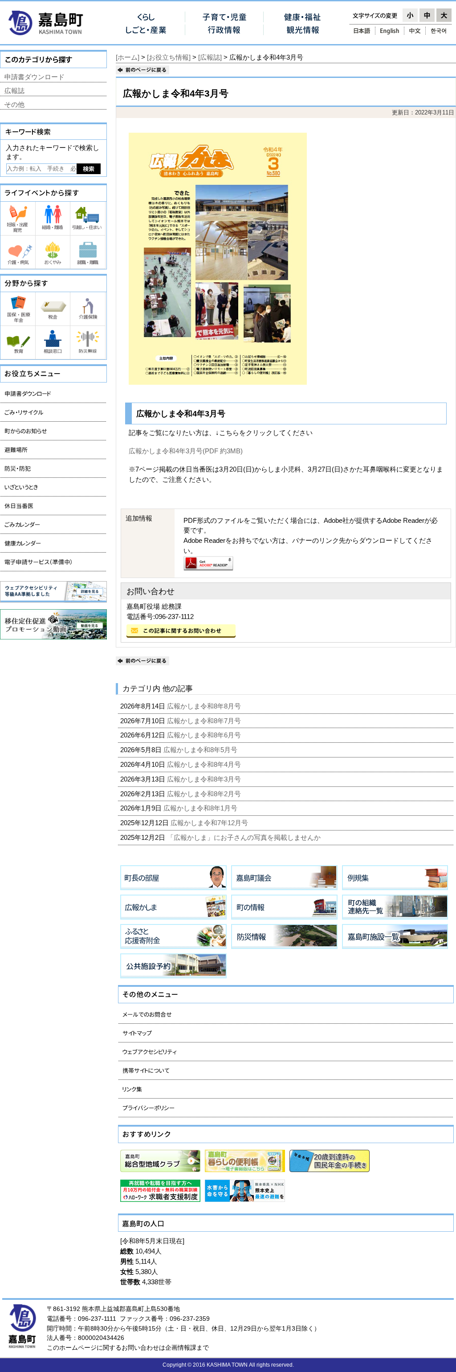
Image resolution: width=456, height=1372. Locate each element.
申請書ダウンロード (34, 77)
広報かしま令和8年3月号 (205, 779)
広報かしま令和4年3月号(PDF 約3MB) (186, 451)
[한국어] (439, 31)
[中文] (414, 31)
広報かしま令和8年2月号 (205, 794)
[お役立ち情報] (169, 57)
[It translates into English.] (389, 31)
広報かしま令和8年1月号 (201, 808)
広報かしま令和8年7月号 (205, 721)
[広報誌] (210, 57)
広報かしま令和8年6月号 (205, 735)
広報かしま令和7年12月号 (210, 822)
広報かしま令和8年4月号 (205, 764)
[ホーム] (127, 57)
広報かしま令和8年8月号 (205, 706)
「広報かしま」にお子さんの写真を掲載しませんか (244, 837)
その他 (14, 104)
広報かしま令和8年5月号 (201, 749)
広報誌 (14, 90)
